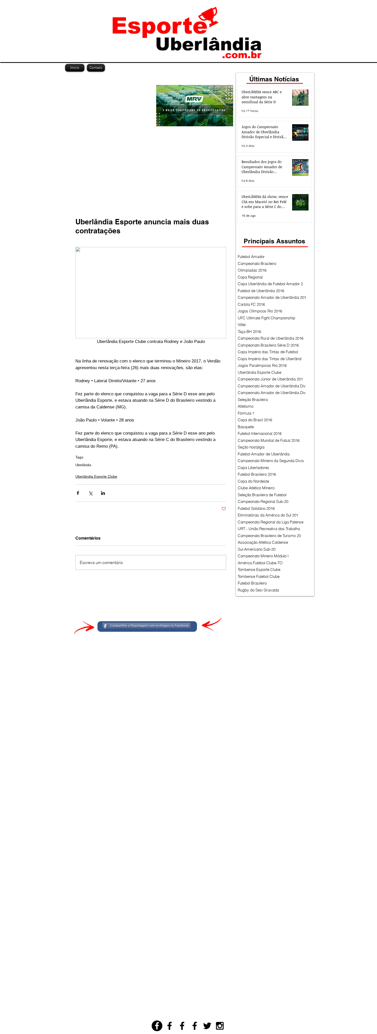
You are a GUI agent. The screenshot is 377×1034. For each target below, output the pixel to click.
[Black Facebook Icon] (169, 1025)
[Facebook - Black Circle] (157, 1025)
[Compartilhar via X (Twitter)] (90, 493)
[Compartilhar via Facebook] (77, 493)
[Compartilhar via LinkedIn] (103, 493)
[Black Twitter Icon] (207, 1025)
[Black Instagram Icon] (219, 1025)
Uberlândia (83, 465)
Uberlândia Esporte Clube (96, 476)
